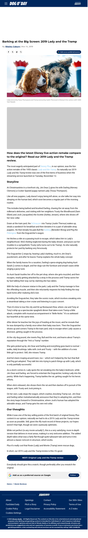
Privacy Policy (50, 504)
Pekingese (11, 233)
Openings (29, 500)
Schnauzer (36, 223)
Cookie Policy (12, 508)
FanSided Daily (12, 504)
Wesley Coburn (12, 46)
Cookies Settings (13, 513)
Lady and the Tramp (47, 169)
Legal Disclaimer (32, 508)
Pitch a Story (30, 504)
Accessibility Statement (54, 508)
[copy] (20, 52)
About (8, 500)
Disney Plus (45, 166)
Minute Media (17, 519)
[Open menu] (6, 3)
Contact (47, 500)
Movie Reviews (20, 484)
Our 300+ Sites (75, 500)
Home (9, 484)
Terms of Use (75, 504)
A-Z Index (73, 508)
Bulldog (47, 230)
